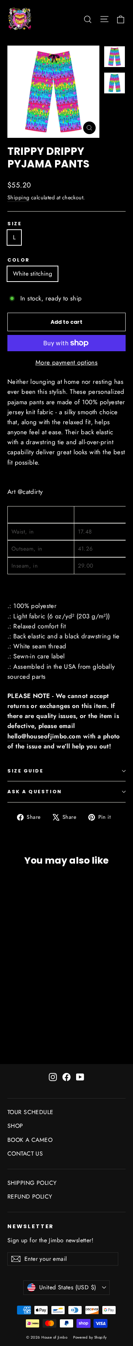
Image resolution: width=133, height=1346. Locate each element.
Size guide (25, 771)
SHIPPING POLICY (32, 1183)
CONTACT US (25, 1153)
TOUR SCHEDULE (30, 1112)
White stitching (32, 273)
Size (14, 223)
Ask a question (34, 791)
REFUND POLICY (29, 1196)
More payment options (66, 362)
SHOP (15, 1125)
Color (18, 260)
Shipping (18, 197)
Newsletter (30, 1226)
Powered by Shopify (90, 1337)
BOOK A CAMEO (29, 1140)
